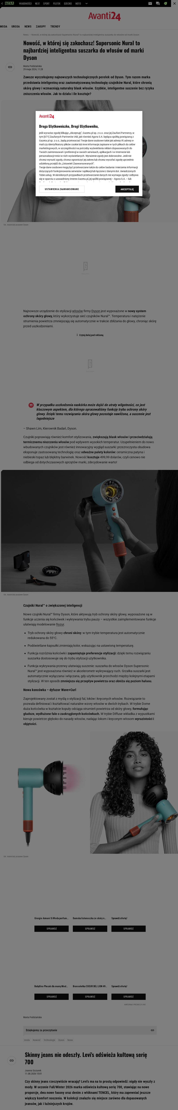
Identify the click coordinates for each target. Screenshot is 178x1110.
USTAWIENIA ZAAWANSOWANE (62, 189)
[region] (89, 153)
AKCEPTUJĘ (127, 189)
